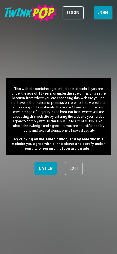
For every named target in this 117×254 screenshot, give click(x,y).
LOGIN (73, 12)
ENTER (46, 168)
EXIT (73, 168)
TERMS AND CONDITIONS (77, 121)
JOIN (103, 12)
